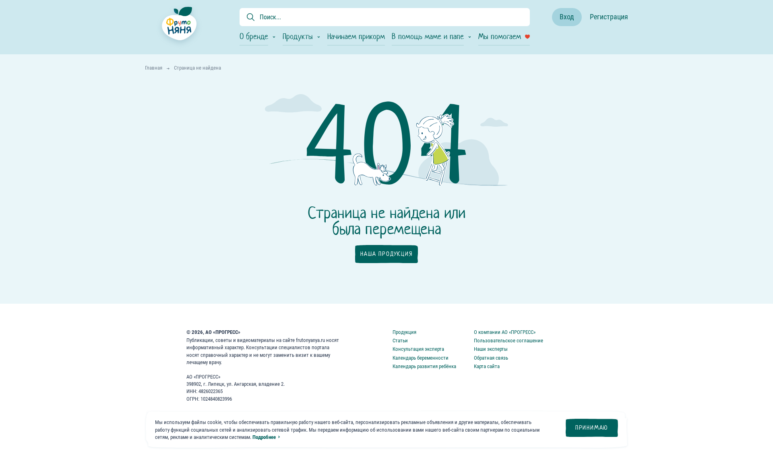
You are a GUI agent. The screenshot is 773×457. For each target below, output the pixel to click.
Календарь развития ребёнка (424, 366)
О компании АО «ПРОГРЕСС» (504, 332)
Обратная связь (491, 358)
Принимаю (591, 427)
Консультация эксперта (418, 349)
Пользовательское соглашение (508, 341)
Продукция (404, 332)
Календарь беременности (421, 358)
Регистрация (609, 16)
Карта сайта (487, 366)
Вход (567, 16)
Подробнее (264, 437)
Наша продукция (386, 253)
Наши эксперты (491, 349)
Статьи (400, 341)
